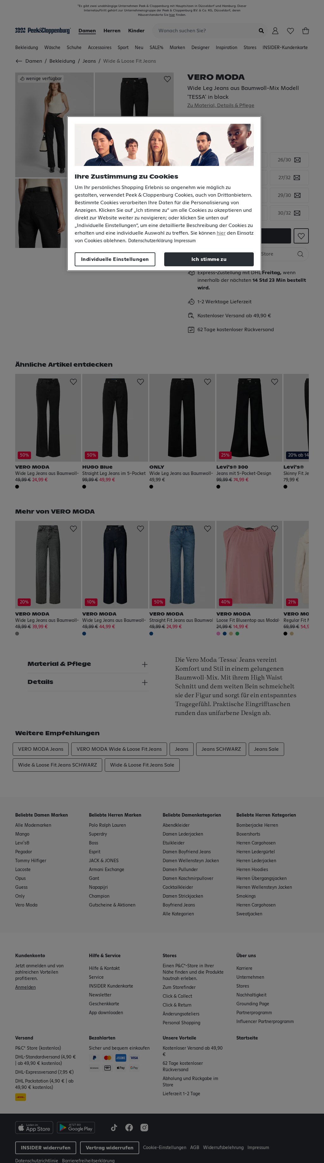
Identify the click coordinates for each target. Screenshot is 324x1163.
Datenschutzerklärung (150, 241)
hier (221, 233)
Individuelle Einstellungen (115, 259)
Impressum (185, 241)
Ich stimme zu (209, 259)
